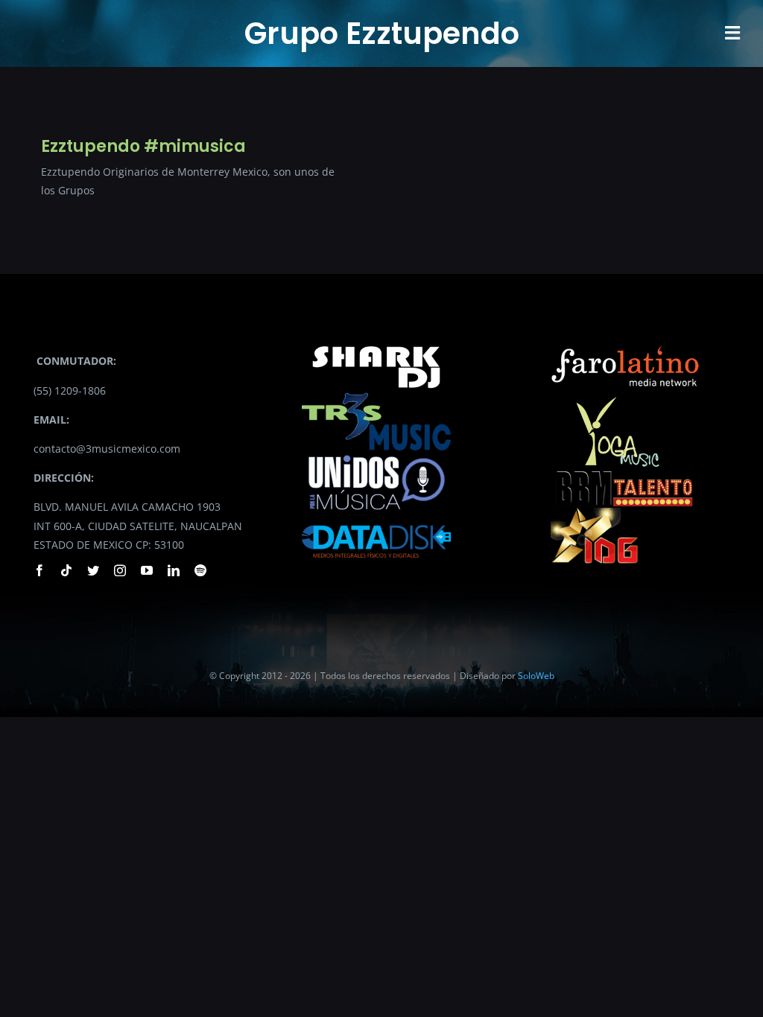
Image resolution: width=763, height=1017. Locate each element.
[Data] (376, 521)
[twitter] (93, 570)
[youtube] (147, 570)
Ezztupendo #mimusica (143, 146)
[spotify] (200, 570)
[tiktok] (66, 570)
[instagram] (120, 570)
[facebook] (39, 570)
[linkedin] (174, 570)
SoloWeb (536, 675)
